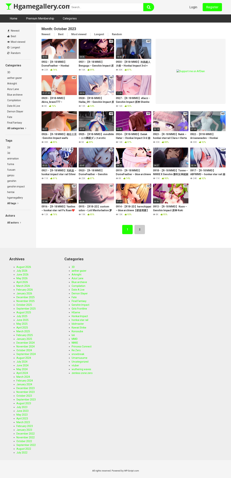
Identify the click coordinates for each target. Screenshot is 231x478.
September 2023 (26, 399)
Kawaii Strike (79, 327)
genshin (11, 180)
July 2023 (21, 407)
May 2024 (22, 369)
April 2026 (22, 282)
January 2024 (24, 384)
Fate (9, 117)
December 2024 (25, 342)
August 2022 (23, 448)
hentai (10, 192)
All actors (13, 222)
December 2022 (25, 433)
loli (73, 335)
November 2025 (25, 301)
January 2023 (24, 429)
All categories (16, 128)
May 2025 (22, 323)
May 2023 (22, 414)
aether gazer (14, 77)
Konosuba (77, 331)
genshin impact (16, 186)
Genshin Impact (80, 304)
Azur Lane (13, 89)
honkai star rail (80, 320)
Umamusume (79, 357)
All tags (12, 203)
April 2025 (22, 327)
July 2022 (21, 452)
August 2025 (23, 312)
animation (13, 158)
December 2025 (25, 297)
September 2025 (26, 308)
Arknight (12, 83)
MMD (75, 338)
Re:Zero (76, 350)
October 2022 (24, 441)
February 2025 (24, 335)
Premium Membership (40, 18)
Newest (14, 30)
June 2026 (22, 274)
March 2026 (23, 285)
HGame (76, 312)
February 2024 (24, 380)
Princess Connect (81, 346)
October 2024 (24, 350)
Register (212, 7)
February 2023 (24, 426)
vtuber (75, 365)
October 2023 (24, 395)
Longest (15, 47)
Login (193, 7)
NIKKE (75, 342)
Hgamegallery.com (42, 6)
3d (8, 153)
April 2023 (22, 418)
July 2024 (21, 361)
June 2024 (22, 365)
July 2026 (21, 270)
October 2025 (24, 304)
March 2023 (23, 422)
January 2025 (24, 338)
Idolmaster (78, 323)
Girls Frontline (79, 308)
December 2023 (25, 388)
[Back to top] (219, 467)
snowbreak (78, 354)
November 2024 (25, 346)
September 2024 (26, 354)
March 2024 (23, 376)
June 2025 (22, 320)
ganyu (10, 175)
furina (10, 164)
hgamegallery (15, 197)
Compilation (14, 100)
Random (15, 53)
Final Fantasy (14, 122)
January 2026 (24, 293)
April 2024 (22, 373)
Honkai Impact (80, 316)
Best (13, 36)
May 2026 (22, 278)
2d (8, 147)
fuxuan (11, 169)
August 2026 (23, 267)
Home (13, 18)
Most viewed (17, 41)
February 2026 (24, 289)
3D (8, 72)
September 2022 (26, 445)
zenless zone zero (82, 373)
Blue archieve (15, 94)
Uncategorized (80, 361)
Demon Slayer (15, 111)
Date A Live (13, 105)
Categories (70, 18)
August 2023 (23, 403)
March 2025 (23, 331)
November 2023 (25, 392)
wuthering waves (81, 369)
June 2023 (22, 410)
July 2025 (21, 316)
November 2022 (25, 437)
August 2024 (23, 357)
